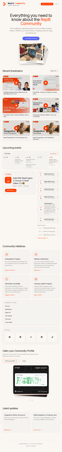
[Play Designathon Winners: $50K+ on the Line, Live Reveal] (45, 105)
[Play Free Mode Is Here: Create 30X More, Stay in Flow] (16, 105)
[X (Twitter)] (31, 337)
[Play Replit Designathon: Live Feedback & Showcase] (45, 128)
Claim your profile (10, 361)
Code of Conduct (31, 446)
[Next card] (35, 400)
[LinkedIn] (20, 337)
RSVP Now (10, 190)
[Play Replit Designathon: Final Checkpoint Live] (16, 128)
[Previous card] (26, 400)
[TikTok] (52, 337)
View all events (41, 238)
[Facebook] (42, 337)
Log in (24, 361)
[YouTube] (10, 337)
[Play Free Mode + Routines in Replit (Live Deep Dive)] (45, 82)
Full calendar (53, 153)
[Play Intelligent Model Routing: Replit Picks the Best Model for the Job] (16, 82)
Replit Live (53, 71)
